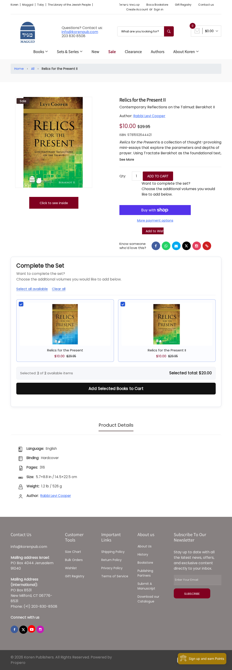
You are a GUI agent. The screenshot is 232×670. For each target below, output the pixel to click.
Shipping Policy (113, 551)
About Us (145, 546)
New (95, 51)
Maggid (28, 5)
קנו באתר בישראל (129, 5)
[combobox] (145, 31)
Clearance (133, 51)
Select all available (32, 288)
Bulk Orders (74, 560)
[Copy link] (207, 246)
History (143, 554)
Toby (41, 5)
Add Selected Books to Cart (116, 388)
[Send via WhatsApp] (166, 246)
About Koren (184, 51)
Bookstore (145, 562)
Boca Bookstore (157, 5)
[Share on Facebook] (156, 246)
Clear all (58, 288)
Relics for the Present (65, 350)
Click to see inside (54, 203)
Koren (15, 5)
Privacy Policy (112, 568)
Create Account (137, 9)
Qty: (122, 176)
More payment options (155, 220)
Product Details (116, 425)
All (32, 68)
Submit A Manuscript (146, 586)
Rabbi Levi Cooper (149, 116)
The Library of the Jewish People (69, 5)
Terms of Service (114, 576)
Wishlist (71, 568)
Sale (112, 51)
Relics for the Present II (167, 350)
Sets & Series (68, 51)
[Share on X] (186, 246)
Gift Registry (183, 5)
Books (38, 51)
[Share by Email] (176, 246)
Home (19, 68)
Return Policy (111, 560)
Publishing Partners (145, 573)
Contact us (206, 5)
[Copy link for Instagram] (196, 246)
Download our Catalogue (148, 599)
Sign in (158, 9)
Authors (157, 51)
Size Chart (73, 551)
